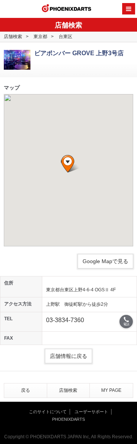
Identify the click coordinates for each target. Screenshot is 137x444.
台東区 (65, 36)
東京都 (40, 36)
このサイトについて (48, 411)
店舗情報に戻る (68, 356)
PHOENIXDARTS (66, 9)
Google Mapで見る (105, 261)
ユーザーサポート (91, 411)
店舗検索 (13, 36)
